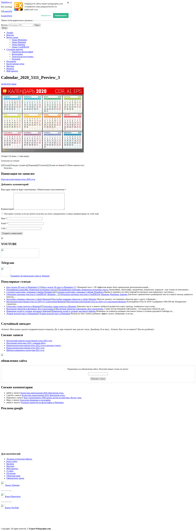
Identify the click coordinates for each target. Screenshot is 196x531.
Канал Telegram (12, 485)
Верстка (10, 35)
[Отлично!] (41, 165)
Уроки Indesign (18, 44)
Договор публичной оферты (19, 459)
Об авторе (11, 473)
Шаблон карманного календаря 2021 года (25, 350)
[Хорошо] (31, 165)
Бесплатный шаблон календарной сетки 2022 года (29, 341)
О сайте (9, 471)
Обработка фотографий (22, 52)
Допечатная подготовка (22, 56)
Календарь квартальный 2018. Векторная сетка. (42, 393)
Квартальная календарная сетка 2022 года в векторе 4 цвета (33, 345)
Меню (4, 28)
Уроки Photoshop (19, 40)
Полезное (16, 59)
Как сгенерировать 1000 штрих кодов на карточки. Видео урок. (53, 398)
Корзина (10, 68)
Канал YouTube (12, 507)
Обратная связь (13, 476)
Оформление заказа (15, 478)
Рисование (11, 61)
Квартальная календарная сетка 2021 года (25, 348)
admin (13, 84)
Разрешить (61, 15)
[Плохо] (5, 165)
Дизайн (9, 32)
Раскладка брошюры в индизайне (35, 400)
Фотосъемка (17, 54)
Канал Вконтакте (13, 496)
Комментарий (7, 209)
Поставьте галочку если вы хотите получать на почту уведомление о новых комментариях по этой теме (51, 214)
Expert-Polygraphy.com (11, 16)
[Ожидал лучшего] (18, 165)
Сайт (3, 228)
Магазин (10, 66)
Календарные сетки (15, 64)
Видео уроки (12, 37)
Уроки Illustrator (19, 42)
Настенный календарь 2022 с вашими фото (26, 343)
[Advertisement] (81, 431)
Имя (4, 218)
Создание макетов (14, 49)
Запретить (46, 15)
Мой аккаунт (12, 71)
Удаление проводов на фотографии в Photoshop (42, 402)
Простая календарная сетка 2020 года (18, 179)
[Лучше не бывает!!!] (57, 165)
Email (4, 223)
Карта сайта (11, 461)
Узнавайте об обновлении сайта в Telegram (29, 276)
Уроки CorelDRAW (20, 47)
